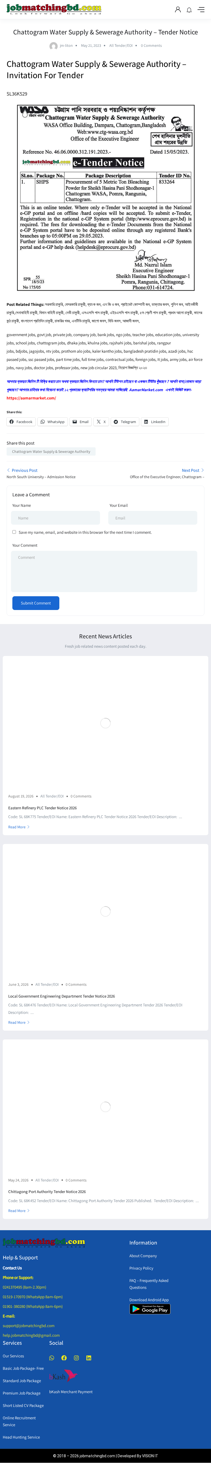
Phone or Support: (18, 1277)
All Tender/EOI (121, 45)
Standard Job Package (22, 1380)
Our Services (13, 1355)
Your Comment (24, 545)
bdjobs (21, 351)
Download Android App (149, 1299)
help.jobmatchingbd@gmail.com (31, 1335)
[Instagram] (76, 1357)
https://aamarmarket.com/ (31, 398)
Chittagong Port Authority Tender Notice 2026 (47, 1191)
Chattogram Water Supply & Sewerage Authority (51, 451)
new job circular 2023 (98, 367)
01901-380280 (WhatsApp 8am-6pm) (33, 1306)
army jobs (178, 359)
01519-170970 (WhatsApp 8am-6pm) (33, 1296)
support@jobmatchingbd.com (28, 1325)
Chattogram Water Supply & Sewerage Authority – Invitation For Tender (96, 69)
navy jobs (24, 367)
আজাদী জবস (131, 320)
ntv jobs (52, 351)
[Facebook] (64, 1357)
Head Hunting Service (21, 1437)
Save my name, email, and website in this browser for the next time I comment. (85, 532)
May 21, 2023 (91, 45)
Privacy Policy (141, 1268)
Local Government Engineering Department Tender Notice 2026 (61, 996)
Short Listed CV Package (23, 1405)
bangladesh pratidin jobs (145, 351)
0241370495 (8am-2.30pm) (24, 1287)
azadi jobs (176, 351)
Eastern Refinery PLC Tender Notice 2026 (42, 807)
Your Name (21, 505)
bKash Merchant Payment (71, 1391)
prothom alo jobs (75, 351)
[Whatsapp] (51, 1357)
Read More (17, 826)
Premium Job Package (21, 1393)
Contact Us (12, 1267)
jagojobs (36, 351)
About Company (143, 1255)
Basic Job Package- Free (23, 1368)
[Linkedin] (88, 1357)
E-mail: (9, 1316)
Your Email (119, 505)
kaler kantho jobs (107, 351)
